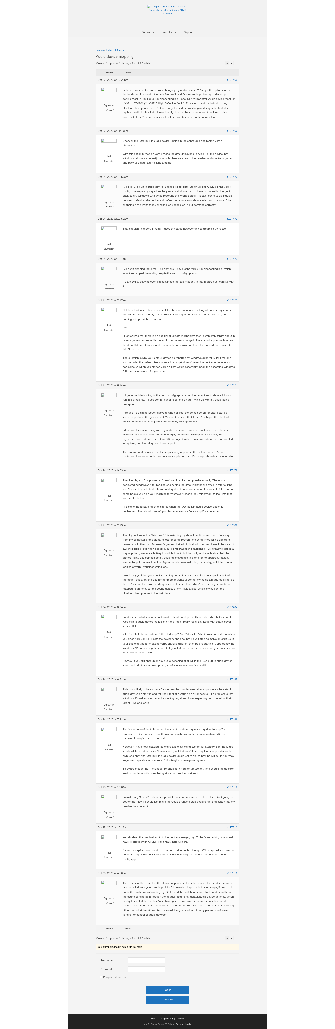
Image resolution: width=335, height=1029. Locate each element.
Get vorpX (148, 32)
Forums (100, 50)
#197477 (232, 385)
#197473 (232, 300)
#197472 (232, 258)
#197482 (232, 525)
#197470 (232, 176)
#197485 (232, 679)
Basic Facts (169, 32)
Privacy (179, 1024)
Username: (106, 960)
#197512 (232, 787)
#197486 (232, 719)
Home (153, 1018)
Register (167, 999)
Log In (167, 989)
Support (188, 32)
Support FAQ (167, 1018)
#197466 (232, 130)
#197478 (232, 470)
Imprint (188, 1024)
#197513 (232, 827)
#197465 (232, 79)
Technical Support (115, 50)
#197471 (232, 218)
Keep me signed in (114, 977)
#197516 (232, 873)
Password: (106, 969)
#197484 (232, 607)
